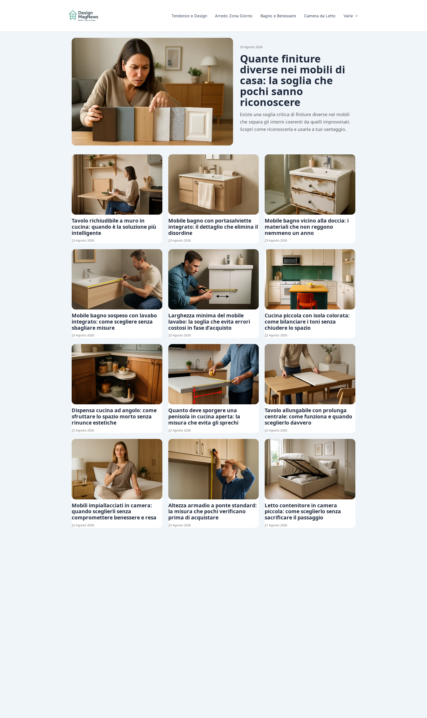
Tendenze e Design (189, 15)
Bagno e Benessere (278, 15)
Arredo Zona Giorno (234, 15)
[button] (355, 16)
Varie (348, 15)
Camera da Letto (320, 15)
